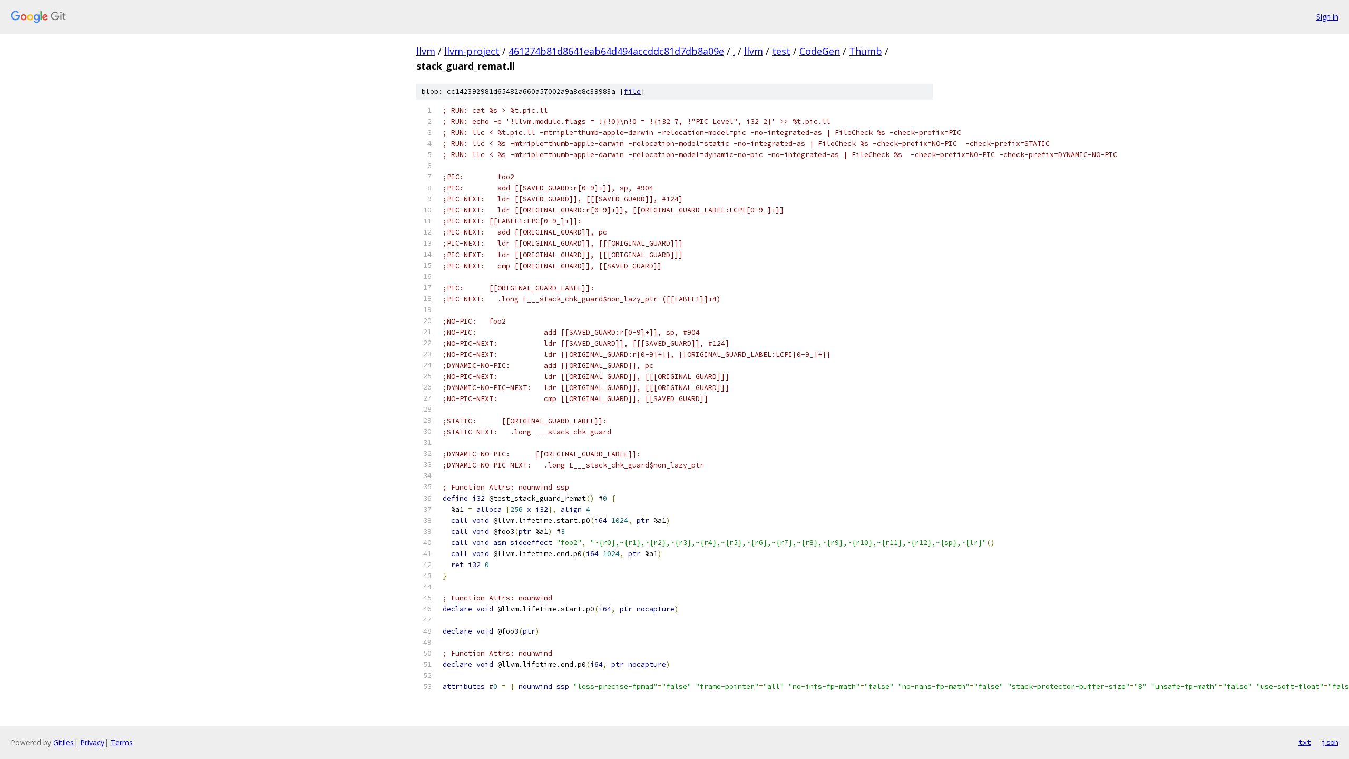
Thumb (865, 51)
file (632, 91)
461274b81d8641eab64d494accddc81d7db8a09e (616, 51)
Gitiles (63, 742)
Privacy (92, 742)
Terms (122, 742)
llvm (425, 51)
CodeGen (819, 51)
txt (1304, 742)
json (1330, 742)
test (781, 51)
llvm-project (472, 51)
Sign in (1327, 17)
